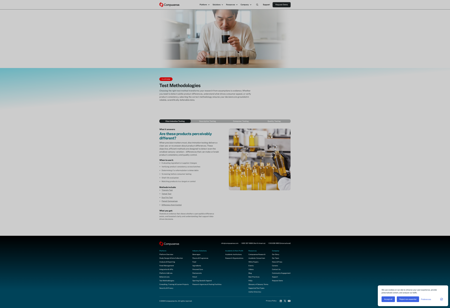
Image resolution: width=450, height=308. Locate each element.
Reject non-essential (407, 299)
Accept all (388, 299)
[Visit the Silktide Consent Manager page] (441, 299)
